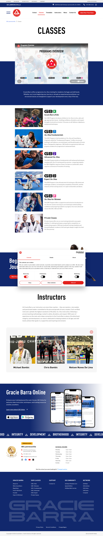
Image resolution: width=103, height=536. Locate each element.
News (65, 12)
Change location (62, 469)
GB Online (85, 488)
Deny (30, 282)
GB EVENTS (34, 1)
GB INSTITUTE (25, 1)
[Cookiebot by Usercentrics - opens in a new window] (77, 252)
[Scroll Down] (96, 5)
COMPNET (42, 1)
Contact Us (72, 12)
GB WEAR (8, 1)
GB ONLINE (16, 1)
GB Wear (85, 483)
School (34, 12)
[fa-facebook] (26, 460)
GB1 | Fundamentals (36, 488)
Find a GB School (17, 490)
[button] (14, 352)
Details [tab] (51, 257)
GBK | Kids (34, 483)
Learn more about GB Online (15, 409)
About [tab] (74, 257)
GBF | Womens (35, 486)
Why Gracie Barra (17, 486)
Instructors (58, 12)
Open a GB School (92, 1)
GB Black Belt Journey (70, 488)
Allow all (73, 282)
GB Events (85, 490)
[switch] (43, 277)
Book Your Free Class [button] (87, 12)
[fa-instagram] (22, 460)
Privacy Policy (39, 527)
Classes (41, 12)
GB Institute (86, 486)
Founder (15, 492)
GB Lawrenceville (14, 5)
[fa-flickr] (33, 460)
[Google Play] (27, 417)
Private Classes (35, 495)
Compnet (85, 492)
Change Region (63, 527)
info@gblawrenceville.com (30, 456)
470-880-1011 (90, 4)
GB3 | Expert (34, 492)
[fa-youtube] (30, 460)
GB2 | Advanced (35, 490)
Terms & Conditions (51, 527)
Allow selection (52, 282)
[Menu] (9, 12)
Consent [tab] (29, 257)
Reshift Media (93, 533)
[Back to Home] (17, 12)
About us (15, 483)
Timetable (49, 12)
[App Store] (12, 417)
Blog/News (16, 488)
